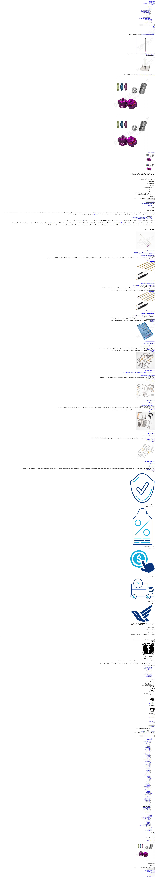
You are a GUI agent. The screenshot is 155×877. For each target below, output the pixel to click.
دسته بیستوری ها (146, 752)
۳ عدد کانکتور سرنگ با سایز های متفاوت (144, 218)
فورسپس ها (147, 749)
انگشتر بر (148, 770)
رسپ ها (148, 743)
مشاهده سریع (152, 261)
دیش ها (148, 791)
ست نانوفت (143, 34)
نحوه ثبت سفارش (148, 667)
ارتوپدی (148, 14)
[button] (151, 259)
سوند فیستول (147, 799)
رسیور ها (148, 792)
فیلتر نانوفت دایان (80, 220)
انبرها (149, 769)
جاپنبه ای (148, 788)
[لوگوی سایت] (148, 4)
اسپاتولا (148, 779)
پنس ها (148, 757)
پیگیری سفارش (149, 670)
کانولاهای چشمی (146, 786)
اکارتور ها (148, 780)
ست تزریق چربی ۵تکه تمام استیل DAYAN (144, 253)
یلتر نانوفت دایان (118, 222)
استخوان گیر (147, 765)
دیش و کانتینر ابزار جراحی (144, 18)
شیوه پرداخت (149, 669)
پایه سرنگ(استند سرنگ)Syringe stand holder (146, 74)
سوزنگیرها (147, 784)
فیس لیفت (145, 435)
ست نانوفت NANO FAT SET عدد (146, 198)
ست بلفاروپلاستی (143, 375)
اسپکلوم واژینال (146, 794)
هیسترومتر (147, 802)
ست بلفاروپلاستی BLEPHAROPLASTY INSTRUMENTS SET (139, 372)
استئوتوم (148, 744)
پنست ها (148, 751)
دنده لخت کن (147, 774)
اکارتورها (148, 742)
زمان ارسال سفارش (148, 668)
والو (149, 803)
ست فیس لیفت (151, 433)
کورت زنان (147, 800)
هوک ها (148, 746)
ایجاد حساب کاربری (151, 839)
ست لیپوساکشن (144, 285)
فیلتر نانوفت (149, 216)
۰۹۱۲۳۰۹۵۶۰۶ (152, 721)
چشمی (148, 15)
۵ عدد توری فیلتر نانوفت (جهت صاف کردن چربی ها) (141, 217)
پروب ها (148, 781)
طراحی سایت (143, 733)
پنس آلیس (148, 796)
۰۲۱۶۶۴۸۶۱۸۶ (152, 725)
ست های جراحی (146, 17)
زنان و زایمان (147, 13)
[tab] (76, 205)
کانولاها (148, 759)
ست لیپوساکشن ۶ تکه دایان (148, 283)
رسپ (148, 777)
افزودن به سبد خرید (150, 199)
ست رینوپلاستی (151, 402)
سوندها (148, 755)
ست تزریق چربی (144, 255)
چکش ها (148, 773)
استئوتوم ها (147, 764)
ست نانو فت (95, 213)
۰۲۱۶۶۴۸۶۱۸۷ (152, 726)
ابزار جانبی (147, 761)
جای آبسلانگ (147, 789)
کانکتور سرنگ (140, 220)
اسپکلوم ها (147, 747)
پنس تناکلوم (147, 798)
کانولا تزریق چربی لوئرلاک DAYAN (147, 53)
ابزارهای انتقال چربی (145, 10)
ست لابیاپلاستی (151, 463)
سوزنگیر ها (147, 754)
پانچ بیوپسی (147, 795)
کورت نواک (147, 801)
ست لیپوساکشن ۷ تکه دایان (148, 313)
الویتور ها (148, 767)
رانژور (148, 776)
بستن (153, 734)
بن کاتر (148, 771)
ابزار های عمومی (146, 12)
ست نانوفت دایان (49, 222)
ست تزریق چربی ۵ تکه (149, 343)
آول (149, 763)
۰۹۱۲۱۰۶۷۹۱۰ (152, 703)
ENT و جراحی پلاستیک (145, 11)
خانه (154, 34)
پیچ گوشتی (147, 772)
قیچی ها (148, 748)
